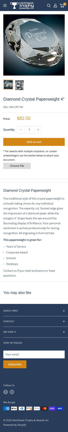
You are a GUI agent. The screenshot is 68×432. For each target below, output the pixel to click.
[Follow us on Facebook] (5, 392)
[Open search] (49, 5)
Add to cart (34, 142)
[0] (62, 6)
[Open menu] (5, 5)
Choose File (17, 166)
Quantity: (9, 129)
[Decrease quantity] (20, 129)
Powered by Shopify (14, 424)
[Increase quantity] (38, 129)
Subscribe (14, 364)
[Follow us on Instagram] (12, 392)
